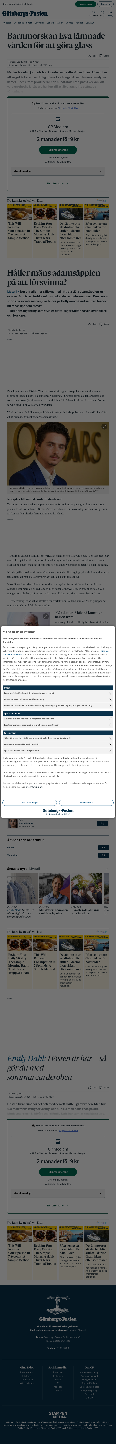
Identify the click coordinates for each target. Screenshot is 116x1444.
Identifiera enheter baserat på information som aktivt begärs (32, 725)
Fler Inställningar (30, 802)
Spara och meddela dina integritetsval (21, 750)
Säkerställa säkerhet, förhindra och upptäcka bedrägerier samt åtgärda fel (37, 738)
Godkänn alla (86, 802)
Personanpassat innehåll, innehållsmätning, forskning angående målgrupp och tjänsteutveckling (48, 705)
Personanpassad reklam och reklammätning (24, 699)
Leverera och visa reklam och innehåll (21, 744)
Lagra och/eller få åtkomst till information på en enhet (29, 693)
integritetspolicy (34, 786)
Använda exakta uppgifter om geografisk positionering (29, 718)
